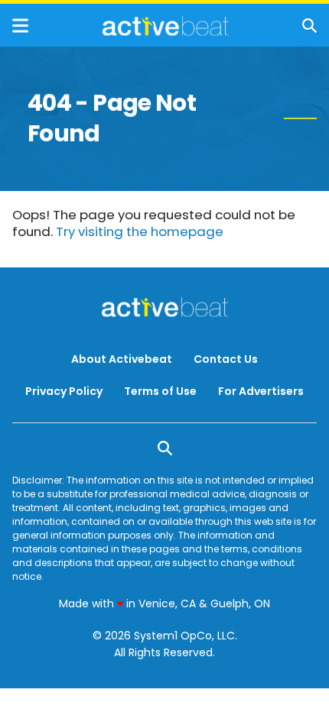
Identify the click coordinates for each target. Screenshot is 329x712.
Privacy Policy (64, 391)
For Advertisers (261, 391)
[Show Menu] (20, 25)
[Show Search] (309, 25)
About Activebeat (121, 359)
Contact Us (226, 359)
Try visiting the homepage (139, 231)
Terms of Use (160, 391)
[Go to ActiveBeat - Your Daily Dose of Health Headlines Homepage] (166, 26)
